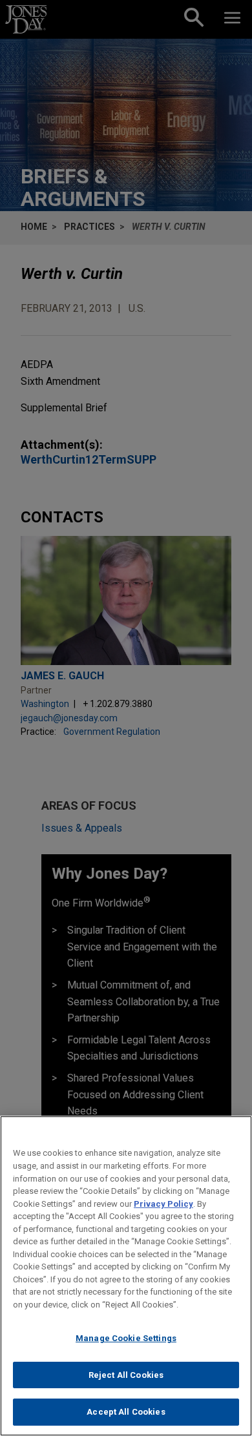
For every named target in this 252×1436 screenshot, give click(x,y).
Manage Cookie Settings (126, 1338)
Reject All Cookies (126, 1375)
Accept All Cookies (126, 1412)
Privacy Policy (163, 1204)
